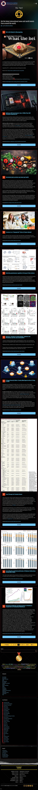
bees (3, 694)
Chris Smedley (6, 741)
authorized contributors (9, 26)
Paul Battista (6, 710)
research (16, 668)
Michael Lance (6, 736)
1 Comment (25, 81)
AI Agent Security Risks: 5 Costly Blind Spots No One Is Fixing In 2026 (20, 381)
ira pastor (15, 667)
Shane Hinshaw (6, 726)
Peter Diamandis (5, 679)
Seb (4, 734)
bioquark (23, 664)
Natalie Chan (6, 202)
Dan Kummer (6, 717)
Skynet (3, 684)
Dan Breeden (6, 707)
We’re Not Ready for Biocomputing (14, 32)
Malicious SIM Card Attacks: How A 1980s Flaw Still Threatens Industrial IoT (18, 113)
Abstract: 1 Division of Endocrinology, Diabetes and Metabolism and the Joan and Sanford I (18, 337)
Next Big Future (5, 754)
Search (36, 651)
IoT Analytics (17, 125)
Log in (3, 26)
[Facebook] (24, 786)
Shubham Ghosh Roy (8, 240)
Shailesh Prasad (7, 709)
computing (15, 81)
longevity (28, 667)
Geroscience (4, 750)
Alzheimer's (7, 664)
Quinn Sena (6, 706)
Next (32, 645)
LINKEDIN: (13, 773)
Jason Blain (6, 737)
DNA (3, 680)
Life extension (20, 667)
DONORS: (16, 776)
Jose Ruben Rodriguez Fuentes (9, 81)
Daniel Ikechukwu (7, 141)
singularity (19, 668)
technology (28, 668)
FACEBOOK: (12, 771)
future (22, 665)
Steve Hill (5, 732)
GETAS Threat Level (19, 767)
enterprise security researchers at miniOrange (11, 405)
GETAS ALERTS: (21, 773)
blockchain (3, 665)
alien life (3, 687)
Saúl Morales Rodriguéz (8, 703)
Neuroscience (33, 667)
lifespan (24, 667)
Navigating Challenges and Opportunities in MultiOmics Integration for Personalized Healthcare (19, 606)
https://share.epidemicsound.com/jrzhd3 (16, 70)
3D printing (4, 677)
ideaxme (3, 667)
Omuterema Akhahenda (8, 718)
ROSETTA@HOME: (12, 780)
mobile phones (12, 141)
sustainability (24, 668)
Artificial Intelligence (15, 664)
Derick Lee (5, 724)
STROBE (14, 505)
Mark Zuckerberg (5, 685)
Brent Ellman (6, 733)
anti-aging (11, 664)
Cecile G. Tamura (7, 721)
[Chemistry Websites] (19, 657)
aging (3, 664)
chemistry (13, 202)
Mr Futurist (4, 753)
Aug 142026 (4, 32)
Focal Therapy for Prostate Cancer (14, 494)
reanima (4, 668)
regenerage (8, 668)
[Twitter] (26, 786)
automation (4, 693)
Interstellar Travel (11, 667)
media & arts (18, 81)
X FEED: (13, 774)
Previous (7, 645)
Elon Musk (4, 682)
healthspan (32, 665)
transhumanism (32, 668)
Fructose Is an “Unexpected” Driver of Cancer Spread (18, 232)
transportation (19, 141)
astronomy (4, 691)
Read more (19, 85)
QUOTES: (21, 782)
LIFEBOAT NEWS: (22, 771)
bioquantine (19, 664)
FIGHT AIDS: (13, 777)
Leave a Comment (23, 141)
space (22, 668)
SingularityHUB (5, 756)
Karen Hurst (6, 714)
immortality (6, 667)
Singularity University (6, 683)
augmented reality (5, 692)
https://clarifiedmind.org (24, 79)
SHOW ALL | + (3, 743)
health (15, 202)
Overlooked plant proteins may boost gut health (17, 177)
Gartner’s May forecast (24, 394)
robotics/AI (12, 410)
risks (17, 668)
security (16, 141)
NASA (31, 667)
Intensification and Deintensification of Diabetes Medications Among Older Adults (21, 571)
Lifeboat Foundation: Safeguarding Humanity (16, 3)
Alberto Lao (6, 725)
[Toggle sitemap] (34, 3)
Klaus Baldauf (6, 720)
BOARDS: (21, 776)
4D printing (4, 678)
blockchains (17, 633)
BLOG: (20, 774)
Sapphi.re (16, 785)
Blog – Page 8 (19, 8)
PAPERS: (21, 780)
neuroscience (22, 81)
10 (24, 504)
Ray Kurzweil (4, 681)
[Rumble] (32, 786)
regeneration (12, 668)
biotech (27, 664)
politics (35, 667)
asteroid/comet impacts (6, 690)
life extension (17, 351)
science (16, 285)
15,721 (27, 645)
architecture (4, 689)
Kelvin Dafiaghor (7, 713)
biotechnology (31, 664)
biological (10, 202)
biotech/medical (13, 240)
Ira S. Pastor (6, 740)
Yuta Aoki (5, 722)
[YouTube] (30, 786)
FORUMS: (16, 782)
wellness (19, 669)
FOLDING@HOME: (13, 779)
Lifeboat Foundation (7, 785)
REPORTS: (21, 777)
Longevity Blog (5, 751)
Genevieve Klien (6, 702)
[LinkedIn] (28, 786)
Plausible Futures (5, 755)
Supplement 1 (10, 518)
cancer (8, 665)
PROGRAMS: (21, 779)
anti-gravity (4, 688)
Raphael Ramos (6, 728)
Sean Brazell (6, 730)
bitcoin (35, 664)
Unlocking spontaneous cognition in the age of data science (20, 273)
